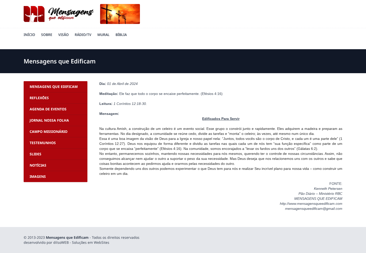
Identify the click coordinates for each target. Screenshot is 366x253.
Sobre (46, 34)
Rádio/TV (83, 34)
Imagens (38, 176)
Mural (103, 34)
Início (29, 34)
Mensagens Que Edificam (54, 86)
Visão (63, 34)
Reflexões (39, 97)
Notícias (38, 165)
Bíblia (121, 34)
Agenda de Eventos (48, 109)
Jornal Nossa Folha (49, 120)
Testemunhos (43, 142)
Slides (35, 154)
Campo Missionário (48, 131)
